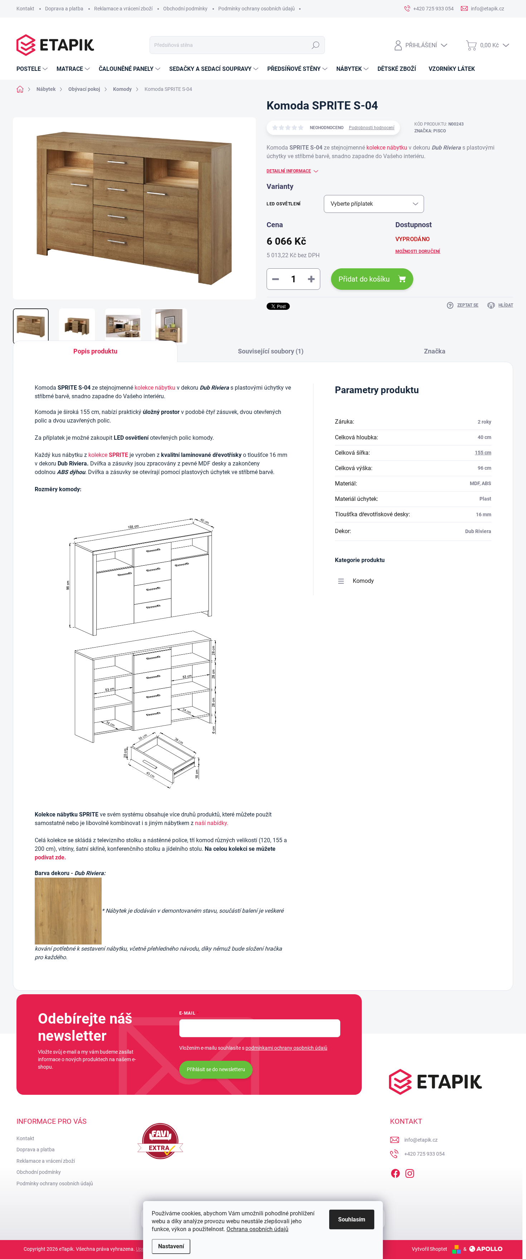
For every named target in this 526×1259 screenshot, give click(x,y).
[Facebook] (395, 1172)
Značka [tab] (434, 351)
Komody (363, 580)
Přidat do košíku (364, 279)
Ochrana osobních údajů (257, 1229)
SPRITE (118, 455)
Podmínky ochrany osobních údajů (256, 8)
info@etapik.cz (421, 1140)
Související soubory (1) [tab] (270, 351)
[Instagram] (409, 1172)
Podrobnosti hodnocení (371, 127)
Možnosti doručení (417, 251)
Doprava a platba (64, 8)
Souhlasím (351, 1219)
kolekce (97, 455)
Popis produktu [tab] (95, 351)
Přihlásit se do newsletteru (216, 1069)
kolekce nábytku (387, 147)
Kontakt (25, 8)
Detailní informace (289, 171)
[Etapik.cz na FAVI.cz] (160, 1141)
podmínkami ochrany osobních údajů (286, 1048)
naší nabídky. (211, 823)
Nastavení (171, 1246)
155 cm (483, 452)
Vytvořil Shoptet (429, 1249)
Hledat (315, 45)
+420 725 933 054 (424, 1154)
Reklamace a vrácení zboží (123, 8)
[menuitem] (32, 69)
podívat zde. (50, 857)
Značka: (430, 130)
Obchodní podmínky (185, 8)
